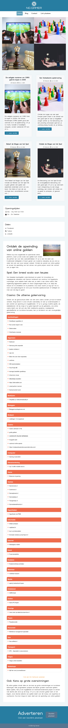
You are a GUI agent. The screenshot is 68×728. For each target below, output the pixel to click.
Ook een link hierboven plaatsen (34, 677)
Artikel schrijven (13, 524)
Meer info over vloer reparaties (18, 356)
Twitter (9, 231)
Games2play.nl (13, 497)
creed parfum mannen (15, 386)
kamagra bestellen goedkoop (17, 371)
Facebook (10, 228)
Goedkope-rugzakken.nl (16, 321)
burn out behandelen (15, 531)
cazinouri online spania (15, 443)
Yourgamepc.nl (13, 500)
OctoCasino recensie (15, 332)
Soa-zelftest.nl (13, 641)
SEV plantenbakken (14, 364)
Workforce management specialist (18, 631)
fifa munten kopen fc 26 (15, 325)
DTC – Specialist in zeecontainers (18, 651)
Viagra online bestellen (15, 661)
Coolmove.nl (12, 489)
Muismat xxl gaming (14, 476)
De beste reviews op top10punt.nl (18, 535)
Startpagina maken (14, 544)
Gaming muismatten (15, 457)
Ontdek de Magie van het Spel (50, 57)
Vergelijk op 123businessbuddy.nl (18, 399)
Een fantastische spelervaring (50, 30)
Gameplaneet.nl (13, 493)
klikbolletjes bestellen (15, 379)
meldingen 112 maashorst (16, 419)
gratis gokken (13, 432)
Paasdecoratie (13, 622)
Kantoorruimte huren (15, 390)
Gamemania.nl (13, 486)
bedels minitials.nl (14, 349)
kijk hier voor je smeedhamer (17, 670)
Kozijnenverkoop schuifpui (16, 564)
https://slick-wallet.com (15, 382)
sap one (11, 353)
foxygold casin (13, 440)
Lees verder (13, 133)
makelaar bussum (14, 573)
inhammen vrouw (14, 375)
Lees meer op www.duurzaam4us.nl (19, 612)
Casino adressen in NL (15, 428)
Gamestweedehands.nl (15, 504)
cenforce (11, 360)
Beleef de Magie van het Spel (18, 57)
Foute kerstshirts (14, 554)
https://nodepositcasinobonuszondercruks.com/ (22, 447)
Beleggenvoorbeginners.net (17, 409)
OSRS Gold (12, 593)
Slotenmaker (12, 328)
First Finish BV (13, 368)
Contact (34, 13)
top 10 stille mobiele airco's (16, 466)
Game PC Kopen (14, 602)
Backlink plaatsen (51, 715)
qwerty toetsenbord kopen (16, 583)
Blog (26, 13)
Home (19, 13)
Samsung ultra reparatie (16, 345)
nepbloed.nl (12, 527)
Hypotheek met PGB (15, 514)
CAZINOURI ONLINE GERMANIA (18, 436)
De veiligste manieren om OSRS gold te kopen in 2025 (18, 30)
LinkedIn (9, 234)
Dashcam (12, 342)
